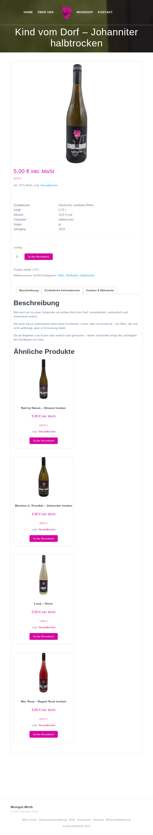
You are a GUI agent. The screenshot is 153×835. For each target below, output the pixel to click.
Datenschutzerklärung (53, 819)
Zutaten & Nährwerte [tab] (100, 290)
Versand (98, 819)
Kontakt (105, 12)
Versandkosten (49, 185)
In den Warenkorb (38, 257)
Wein (61, 275)
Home (28, 12)
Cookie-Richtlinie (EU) (76, 826)
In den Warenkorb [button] (43, 441)
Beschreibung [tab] (28, 290)
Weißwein (72, 275)
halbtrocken (87, 275)
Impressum (84, 819)
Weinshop (84, 12)
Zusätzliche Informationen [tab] (62, 290)
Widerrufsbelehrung (118, 819)
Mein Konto (29, 819)
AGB (72, 819)
